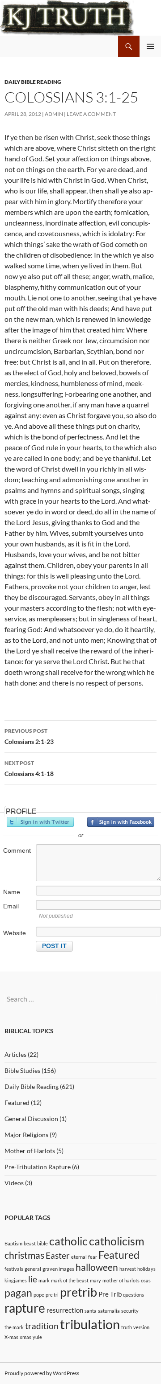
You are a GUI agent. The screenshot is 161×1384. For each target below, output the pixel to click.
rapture (24, 1307)
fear (92, 1257)
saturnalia (109, 1311)
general (33, 1269)
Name (11, 891)
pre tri (52, 1295)
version (141, 1327)
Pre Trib (110, 1294)
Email (11, 906)
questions (133, 1295)
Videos (14, 1183)
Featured (17, 1102)
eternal (79, 1257)
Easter (58, 1256)
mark (44, 1280)
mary (95, 1280)
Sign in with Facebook (120, 822)
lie (32, 1279)
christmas (24, 1255)
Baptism (13, 1243)
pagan (18, 1292)
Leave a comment (91, 114)
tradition (42, 1326)
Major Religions (26, 1134)
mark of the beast (70, 1280)
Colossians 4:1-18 (29, 768)
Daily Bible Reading (32, 81)
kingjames (15, 1280)
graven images (58, 1269)
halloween (97, 1267)
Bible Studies (22, 1070)
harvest (127, 1269)
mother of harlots (121, 1280)
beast (30, 1243)
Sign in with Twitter (40, 822)
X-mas (11, 1337)
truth (126, 1327)
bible (42, 1243)
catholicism (116, 1241)
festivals (13, 1269)
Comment (17, 850)
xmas (25, 1337)
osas (146, 1280)
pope (39, 1295)
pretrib (78, 1292)
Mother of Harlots (29, 1150)
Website (14, 932)
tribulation (90, 1324)
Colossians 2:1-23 (29, 736)
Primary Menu (150, 46)
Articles (15, 1054)
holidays (146, 1269)
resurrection (65, 1310)
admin (54, 114)
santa (91, 1311)
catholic (68, 1241)
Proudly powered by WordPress (41, 1373)
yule (37, 1337)
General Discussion (31, 1118)
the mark (14, 1327)
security (130, 1311)
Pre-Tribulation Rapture (37, 1166)
